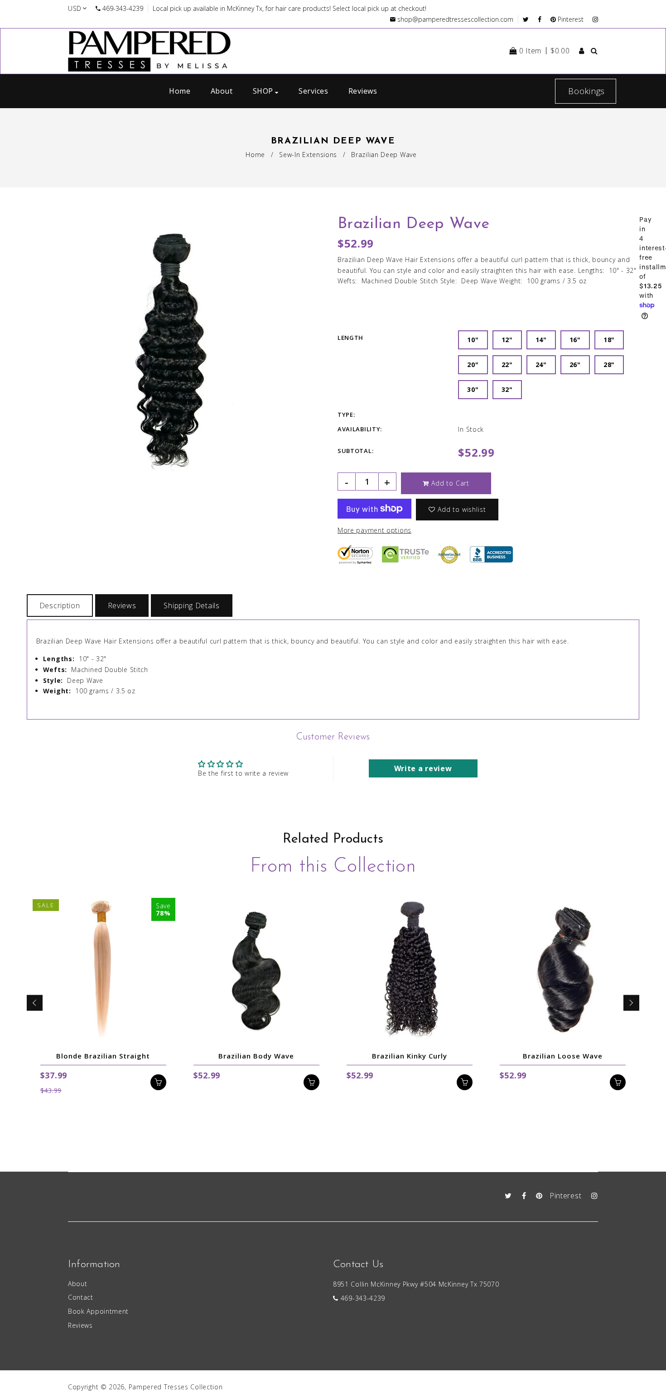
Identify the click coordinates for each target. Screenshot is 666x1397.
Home (255, 154)
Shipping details (191, 605)
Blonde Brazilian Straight (103, 1055)
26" (575, 364)
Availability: (360, 429)
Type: (346, 414)
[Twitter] (528, 19)
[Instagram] (595, 19)
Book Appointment (98, 1311)
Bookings (586, 91)
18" (609, 339)
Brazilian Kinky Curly (409, 1055)
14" (541, 339)
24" (541, 364)
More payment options (374, 530)
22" (507, 364)
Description (59, 605)
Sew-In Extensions (308, 154)
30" (472, 389)
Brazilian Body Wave (256, 1055)
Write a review (423, 768)
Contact (80, 1297)
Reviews (122, 605)
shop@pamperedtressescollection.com (455, 19)
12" (507, 339)
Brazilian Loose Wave (563, 1055)
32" (507, 389)
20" (472, 364)
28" (609, 364)
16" (575, 339)
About (77, 1283)
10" (472, 339)
